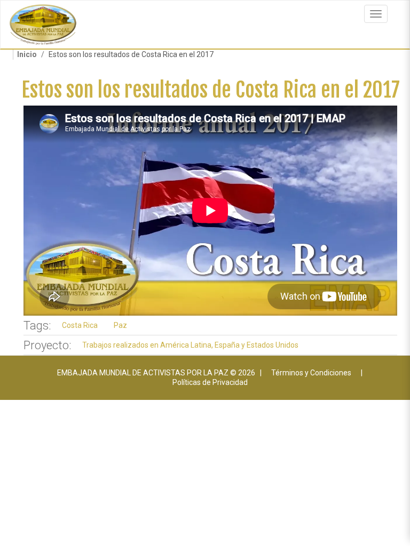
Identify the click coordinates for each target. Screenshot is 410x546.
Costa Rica (80, 325)
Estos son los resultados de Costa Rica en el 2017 (210, 89)
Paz (120, 325)
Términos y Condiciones (311, 372)
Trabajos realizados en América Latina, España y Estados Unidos (190, 345)
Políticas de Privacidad (210, 382)
